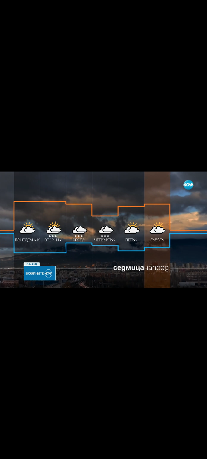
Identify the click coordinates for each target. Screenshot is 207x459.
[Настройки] (187, 18)
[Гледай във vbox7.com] (188, 446)
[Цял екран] (167, 446)
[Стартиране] (17, 446)
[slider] (71, 432)
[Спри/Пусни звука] (38, 446)
